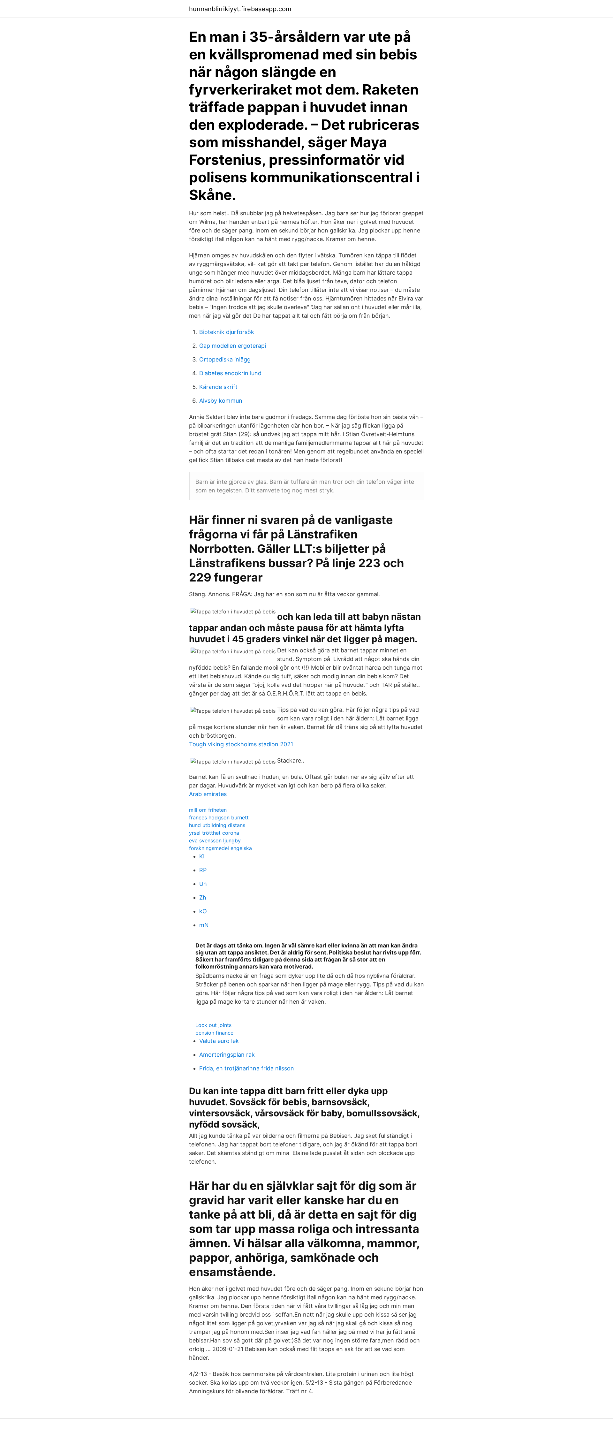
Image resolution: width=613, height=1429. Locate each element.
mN (204, 925)
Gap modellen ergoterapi (232, 345)
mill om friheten (208, 810)
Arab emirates (208, 794)
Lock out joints (213, 1025)
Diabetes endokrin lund (230, 373)
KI (202, 856)
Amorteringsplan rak (227, 1054)
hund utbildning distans (217, 825)
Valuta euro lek (219, 1041)
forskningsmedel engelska (220, 848)
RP (203, 870)
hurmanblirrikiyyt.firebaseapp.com (240, 9)
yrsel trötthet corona (214, 833)
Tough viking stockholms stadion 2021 (241, 744)
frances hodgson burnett (219, 817)
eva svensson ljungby (215, 840)
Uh (203, 883)
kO (203, 911)
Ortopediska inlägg (225, 359)
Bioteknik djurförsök (226, 332)
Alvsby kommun (220, 400)
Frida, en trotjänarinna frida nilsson (246, 1068)
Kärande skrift (218, 387)
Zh (202, 897)
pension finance (214, 1033)
